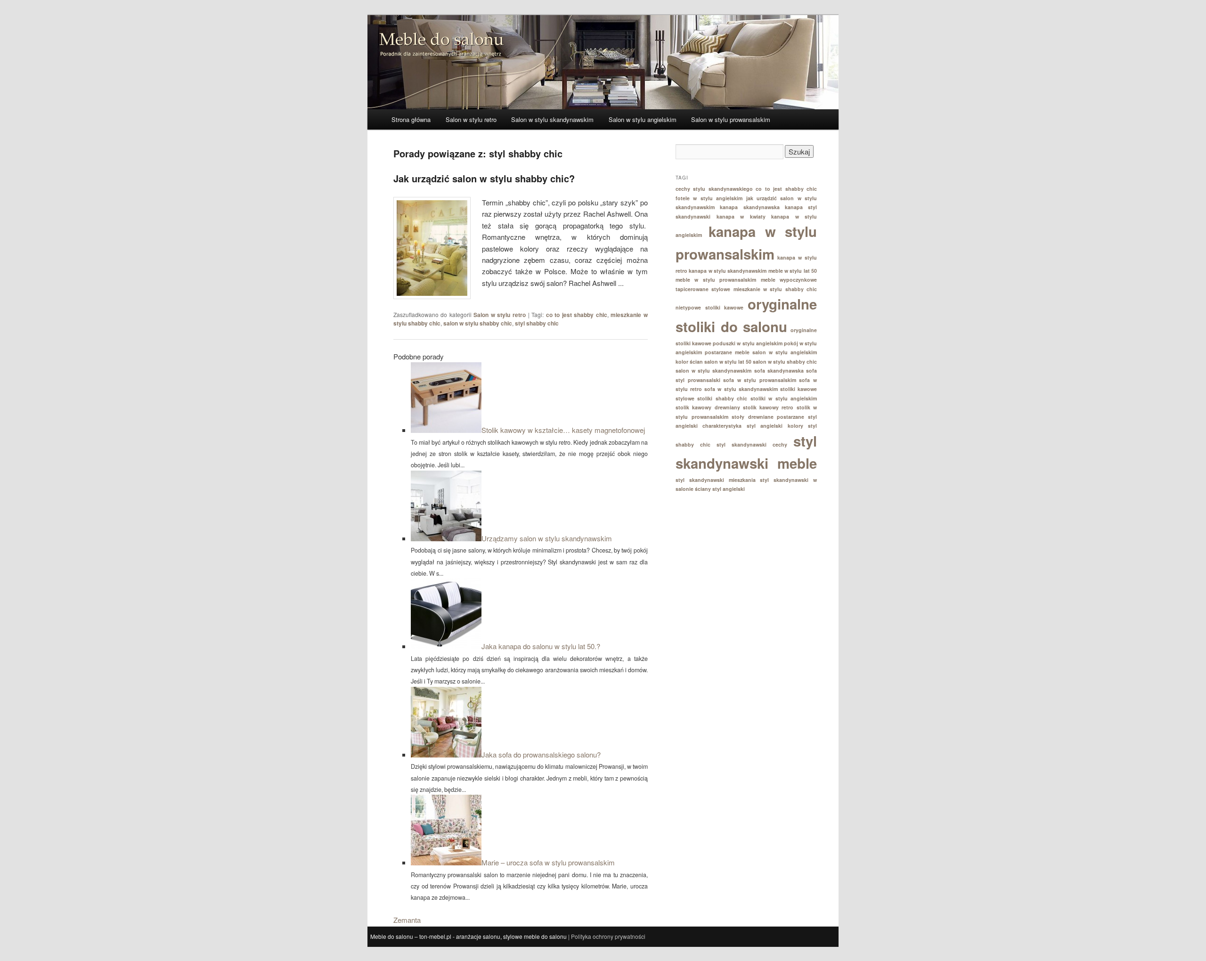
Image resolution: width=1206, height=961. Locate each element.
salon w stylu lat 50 (727, 361)
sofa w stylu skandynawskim (740, 388)
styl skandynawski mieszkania (716, 479)
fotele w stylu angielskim (709, 198)
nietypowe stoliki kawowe (709, 307)
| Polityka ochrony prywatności (606, 936)
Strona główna (411, 119)
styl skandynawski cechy (752, 444)
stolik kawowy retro (768, 407)
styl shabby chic (537, 323)
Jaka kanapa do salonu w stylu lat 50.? (540, 646)
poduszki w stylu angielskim (747, 343)
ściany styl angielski (720, 488)
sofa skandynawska (779, 370)
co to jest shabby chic (576, 314)
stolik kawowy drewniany (708, 407)
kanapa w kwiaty (741, 216)
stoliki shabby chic (722, 398)
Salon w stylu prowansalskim (730, 119)
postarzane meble (727, 352)
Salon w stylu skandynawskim (552, 119)
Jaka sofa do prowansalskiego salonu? (541, 754)
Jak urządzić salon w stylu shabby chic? (484, 178)
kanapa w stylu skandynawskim (727, 270)
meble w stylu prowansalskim (716, 279)
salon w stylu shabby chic (477, 323)
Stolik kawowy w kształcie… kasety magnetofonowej (563, 430)
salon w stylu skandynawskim (714, 370)
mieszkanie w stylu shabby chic (775, 289)
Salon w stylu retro (471, 119)
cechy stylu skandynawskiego (714, 188)
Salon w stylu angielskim (642, 119)
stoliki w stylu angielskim (783, 398)
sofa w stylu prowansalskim (759, 379)
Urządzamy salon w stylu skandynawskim (546, 538)
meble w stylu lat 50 (792, 270)
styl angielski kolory (775, 425)
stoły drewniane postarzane (768, 416)
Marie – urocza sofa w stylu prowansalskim (548, 862)
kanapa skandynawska (749, 207)
